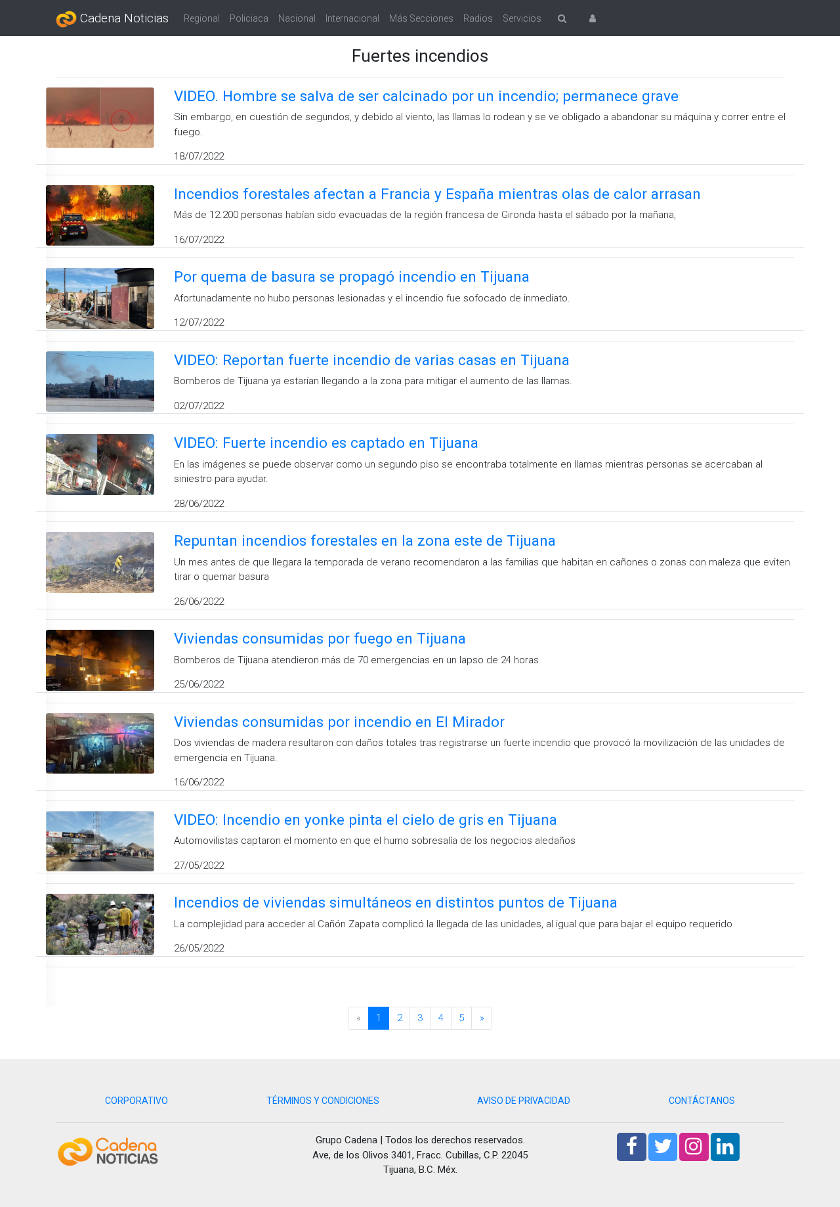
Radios (478, 18)
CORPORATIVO (136, 1100)
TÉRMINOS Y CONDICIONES (322, 1100)
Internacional (352, 18)
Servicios (522, 18)
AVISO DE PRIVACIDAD (523, 1100)
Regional (202, 18)
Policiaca (249, 18)
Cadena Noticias (123, 18)
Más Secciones (421, 18)
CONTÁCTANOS (702, 1100)
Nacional (297, 18)
